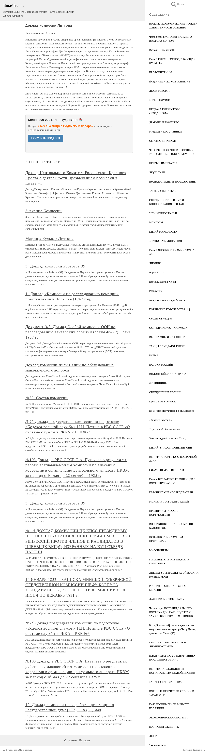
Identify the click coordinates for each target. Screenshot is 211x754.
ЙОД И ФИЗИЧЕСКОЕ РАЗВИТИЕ (169, 81)
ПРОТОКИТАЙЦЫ (160, 72)
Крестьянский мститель (162, 401)
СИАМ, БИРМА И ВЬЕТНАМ (166, 470)
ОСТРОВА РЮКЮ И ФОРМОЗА (168, 327)
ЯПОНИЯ (155, 263)
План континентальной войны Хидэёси (171, 410)
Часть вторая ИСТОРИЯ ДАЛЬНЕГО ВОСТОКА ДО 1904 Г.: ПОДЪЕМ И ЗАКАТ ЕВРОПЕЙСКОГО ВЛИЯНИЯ (171, 612)
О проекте (70, 740)
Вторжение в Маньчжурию (19, 750)
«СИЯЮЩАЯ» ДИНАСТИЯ (165, 240)
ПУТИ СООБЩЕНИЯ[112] (164, 726)
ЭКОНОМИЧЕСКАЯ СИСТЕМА (168, 717)
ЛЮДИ (153, 736)
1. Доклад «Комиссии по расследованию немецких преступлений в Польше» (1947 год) (72, 296)
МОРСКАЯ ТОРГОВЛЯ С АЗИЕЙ (169, 501)
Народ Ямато (156, 272)
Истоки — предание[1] (162, 50)
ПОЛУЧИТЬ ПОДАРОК (45, 138)
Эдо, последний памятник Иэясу (167, 438)
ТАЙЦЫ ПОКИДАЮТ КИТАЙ (167, 346)
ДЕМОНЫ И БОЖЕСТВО (164, 122)
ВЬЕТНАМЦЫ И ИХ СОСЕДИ (167, 337)
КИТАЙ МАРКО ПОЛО (163, 231)
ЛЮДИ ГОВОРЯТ (159, 90)
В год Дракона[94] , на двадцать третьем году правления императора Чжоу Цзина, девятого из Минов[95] (172, 629)
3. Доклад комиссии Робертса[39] (56, 266)
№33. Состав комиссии (46, 397)
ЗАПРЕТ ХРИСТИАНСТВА (165, 682)
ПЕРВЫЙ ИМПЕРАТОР (163, 163)
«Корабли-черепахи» (161, 420)
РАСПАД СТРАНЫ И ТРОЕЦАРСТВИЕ (172, 181)
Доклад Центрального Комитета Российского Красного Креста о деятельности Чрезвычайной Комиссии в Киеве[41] (75, 178)
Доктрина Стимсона (192, 750)
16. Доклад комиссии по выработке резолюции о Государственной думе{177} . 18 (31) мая (69, 707)
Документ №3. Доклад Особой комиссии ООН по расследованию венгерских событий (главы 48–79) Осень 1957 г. (78, 332)
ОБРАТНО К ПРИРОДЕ (163, 140)
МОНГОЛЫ (156, 222)
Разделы (84, 740)
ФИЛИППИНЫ (158, 383)
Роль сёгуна (156, 290)
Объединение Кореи (160, 318)
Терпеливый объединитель (164, 429)
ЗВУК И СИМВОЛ (160, 100)
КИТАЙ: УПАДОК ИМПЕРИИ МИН (170, 447)
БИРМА (153, 355)
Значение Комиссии (43, 210)
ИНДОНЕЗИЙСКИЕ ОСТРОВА (167, 373)
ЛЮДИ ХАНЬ (157, 172)
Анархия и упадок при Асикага (167, 300)
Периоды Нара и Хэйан (162, 281)
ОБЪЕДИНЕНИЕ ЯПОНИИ (165, 392)
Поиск (177, 4)
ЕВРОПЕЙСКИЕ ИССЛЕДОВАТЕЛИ (171, 492)
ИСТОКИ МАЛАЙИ (161, 364)
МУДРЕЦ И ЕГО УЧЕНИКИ (165, 131)
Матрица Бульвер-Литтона (49, 238)
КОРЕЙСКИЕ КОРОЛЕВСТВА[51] (169, 309)
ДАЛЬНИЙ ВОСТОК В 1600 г (166, 599)
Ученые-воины (157, 745)
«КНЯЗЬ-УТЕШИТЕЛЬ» (163, 190)
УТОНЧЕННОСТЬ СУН (163, 213)
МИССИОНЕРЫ (158, 550)
